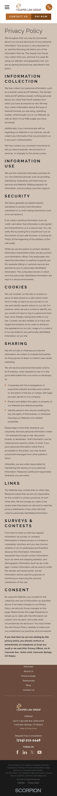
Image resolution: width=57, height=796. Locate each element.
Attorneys (28, 666)
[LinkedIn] (25, 752)
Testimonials (28, 680)
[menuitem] (21, 782)
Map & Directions (28, 728)
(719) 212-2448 (28, 740)
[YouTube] (39, 752)
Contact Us (28, 690)
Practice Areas (28, 676)
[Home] (28, 7)
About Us (28, 671)
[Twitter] (32, 752)
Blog (28, 685)
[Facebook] (17, 752)
